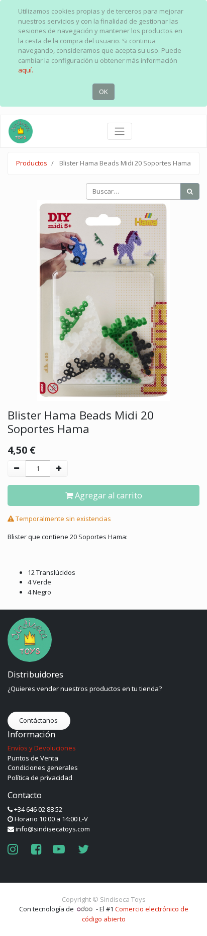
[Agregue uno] (59, 468)
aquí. (25, 69)
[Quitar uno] (17, 468)
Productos (31, 162)
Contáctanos (39, 720)
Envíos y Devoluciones (42, 747)
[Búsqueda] (189, 191)
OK (103, 91)
